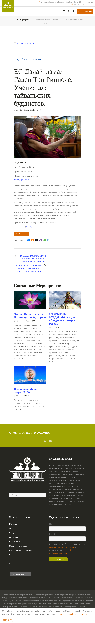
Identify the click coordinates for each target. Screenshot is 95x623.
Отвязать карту (20, 574)
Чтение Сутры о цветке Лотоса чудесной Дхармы (30, 315)
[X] (36, 240)
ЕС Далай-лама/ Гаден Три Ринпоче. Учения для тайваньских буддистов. (33, 259)
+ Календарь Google (26, 49)
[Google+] (89, 2)
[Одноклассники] (32, 240)
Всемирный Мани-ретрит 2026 (26, 390)
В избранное (20, 234)
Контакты (13, 524)
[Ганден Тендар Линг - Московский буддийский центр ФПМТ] (8, 6)
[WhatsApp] (44, 240)
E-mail (52, 534)
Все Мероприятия (26, 43)
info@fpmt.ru (79, 4)
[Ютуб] (92, 2)
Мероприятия (25, 19)
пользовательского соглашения (62, 547)
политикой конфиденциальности (73, 614)
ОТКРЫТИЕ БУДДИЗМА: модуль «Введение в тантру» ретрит (62, 318)
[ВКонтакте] (28, 240)
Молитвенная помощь (18, 546)
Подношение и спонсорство (20, 550)
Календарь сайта (21, 179)
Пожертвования (85, 11)
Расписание (14, 537)
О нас (11, 528)
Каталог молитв (15, 541)
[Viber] (40, 240)
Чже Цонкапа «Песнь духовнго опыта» (42, 227)
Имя (51, 524)
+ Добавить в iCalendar (49, 49)
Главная (15, 19)
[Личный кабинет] (73, 11)
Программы (14, 533)
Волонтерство (15, 554)
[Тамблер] (44, 441)
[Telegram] (48, 240)
